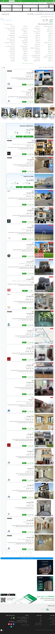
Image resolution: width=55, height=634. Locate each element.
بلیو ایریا (13, 31)
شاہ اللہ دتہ (12, 55)
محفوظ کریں (28, 136)
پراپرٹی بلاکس (46, 1)
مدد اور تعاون (52, 621)
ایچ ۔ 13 (38, 50)
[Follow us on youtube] (8, 625)
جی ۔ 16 (25, 55)
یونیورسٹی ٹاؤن (11, 30)
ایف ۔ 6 (38, 26)
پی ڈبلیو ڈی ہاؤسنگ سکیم (35, 48)
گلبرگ (51, 33)
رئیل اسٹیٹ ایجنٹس (38, 623)
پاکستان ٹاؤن (24, 40)
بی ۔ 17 (50, 28)
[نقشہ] (37, 85)
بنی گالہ (50, 39)
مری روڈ (13, 59)
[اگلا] (2, 553)
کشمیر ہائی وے (36, 31)
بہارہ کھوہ (12, 33)
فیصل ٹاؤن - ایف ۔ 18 (48, 57)
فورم (41, 620)
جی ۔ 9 (51, 59)
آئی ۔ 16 (38, 46)
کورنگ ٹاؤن (24, 42)
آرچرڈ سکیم (12, 50)
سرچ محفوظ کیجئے (4, 14)
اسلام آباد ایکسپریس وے (10, 28)
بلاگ (41, 617)
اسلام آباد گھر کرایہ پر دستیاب (7, 20)
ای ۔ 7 (25, 44)
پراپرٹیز (51, 1)
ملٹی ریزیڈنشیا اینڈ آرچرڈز (10, 42)
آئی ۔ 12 (25, 33)
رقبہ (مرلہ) (10, 5)
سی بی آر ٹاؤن (24, 30)
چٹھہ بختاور (24, 57)
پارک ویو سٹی (49, 55)
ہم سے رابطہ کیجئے (51, 618)
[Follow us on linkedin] (11, 627)
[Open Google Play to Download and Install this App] (4, 595)
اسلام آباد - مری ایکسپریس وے (10, 46)
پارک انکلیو (12, 48)
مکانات (46, 20)
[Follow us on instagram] (11, 625)
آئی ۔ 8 (38, 30)
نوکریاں (53, 620)
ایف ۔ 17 (37, 39)
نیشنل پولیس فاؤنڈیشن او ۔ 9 (35, 55)
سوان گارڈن (37, 28)
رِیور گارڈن (25, 48)
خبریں (41, 618)
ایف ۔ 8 (50, 51)
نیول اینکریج (37, 51)
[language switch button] (6, 1)
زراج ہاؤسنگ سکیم (36, 57)
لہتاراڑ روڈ (25, 59)
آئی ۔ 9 (13, 26)
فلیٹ (43, 20)
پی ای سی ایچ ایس (11, 39)
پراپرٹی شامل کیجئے (38, 624)
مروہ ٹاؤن (13, 60)
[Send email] (33, 84)
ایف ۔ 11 (50, 50)
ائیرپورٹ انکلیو (12, 35)
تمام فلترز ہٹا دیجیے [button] (44, 16)
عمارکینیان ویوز (24, 46)
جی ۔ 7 (13, 44)
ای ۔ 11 (50, 37)
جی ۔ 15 (50, 48)
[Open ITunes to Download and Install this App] (11, 595)
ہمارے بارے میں (52, 617)
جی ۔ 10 (37, 33)
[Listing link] (29, 78)
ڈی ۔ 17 (50, 60)
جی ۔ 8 (25, 53)
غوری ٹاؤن (37, 59)
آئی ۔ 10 (25, 26)
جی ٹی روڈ (25, 35)
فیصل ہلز (37, 35)
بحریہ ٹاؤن (50, 30)
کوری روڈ (25, 28)
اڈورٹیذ (53, 623)
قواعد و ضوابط (52, 624)
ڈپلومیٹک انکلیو (37, 60)
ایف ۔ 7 (50, 53)
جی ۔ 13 (50, 35)
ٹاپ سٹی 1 (50, 31)
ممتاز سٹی (37, 44)
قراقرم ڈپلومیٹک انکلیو (23, 37)
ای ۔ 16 (25, 51)
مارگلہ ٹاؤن (12, 37)
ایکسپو (40, 621)
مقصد (52, 5)
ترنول (25, 39)
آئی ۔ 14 (38, 40)
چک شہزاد (25, 50)
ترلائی (25, 60)
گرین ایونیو (12, 40)
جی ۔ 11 (50, 44)
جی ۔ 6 (25, 31)
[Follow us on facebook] (13, 625)
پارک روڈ (13, 53)
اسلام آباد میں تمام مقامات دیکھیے (27, 63)
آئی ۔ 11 (38, 53)
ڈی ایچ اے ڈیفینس (48, 26)
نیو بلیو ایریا (12, 57)
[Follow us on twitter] (13, 627)
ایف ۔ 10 (50, 46)
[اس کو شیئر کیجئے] (36, 85)
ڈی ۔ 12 (50, 40)
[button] (51, 7)
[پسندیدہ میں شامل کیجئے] (35, 85)
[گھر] (53, 1)
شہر (47, 5)
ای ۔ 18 (38, 42)
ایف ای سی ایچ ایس (48, 42)
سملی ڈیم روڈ (12, 51)
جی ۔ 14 (37, 37)
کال (23, 84)
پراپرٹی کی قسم (20, 5)
